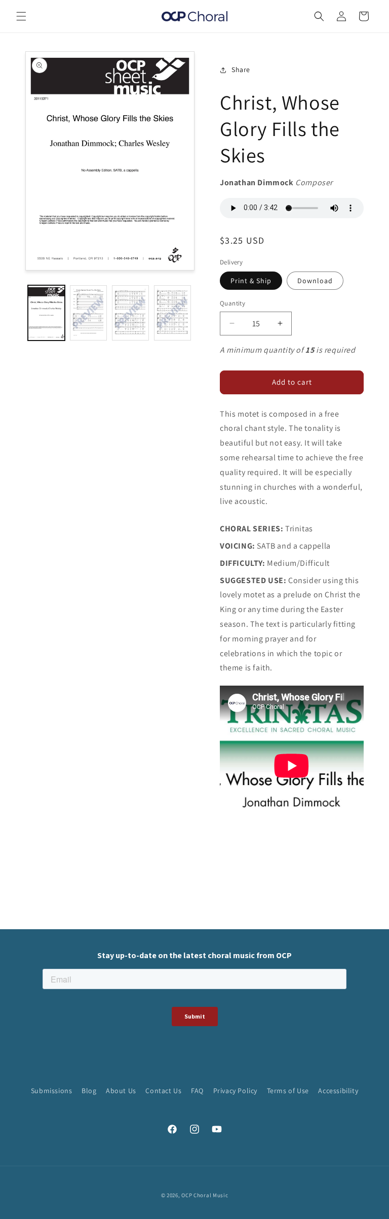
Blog (89, 1090)
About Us (121, 1090)
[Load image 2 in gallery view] (88, 313)
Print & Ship (250, 280)
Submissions (51, 1090)
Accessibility (338, 1090)
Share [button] (240, 69)
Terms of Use (288, 1090)
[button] (21, 16)
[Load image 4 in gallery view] (172, 313)
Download (315, 280)
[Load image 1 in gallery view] (46, 313)
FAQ (197, 1090)
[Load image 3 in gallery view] (130, 313)
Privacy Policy (235, 1090)
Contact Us (163, 1090)
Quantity (232, 303)
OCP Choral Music (204, 1195)
